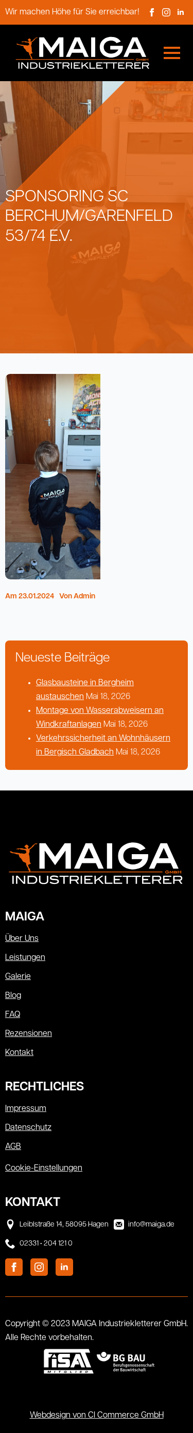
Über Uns (22, 939)
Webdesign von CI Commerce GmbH (97, 1415)
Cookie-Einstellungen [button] (43, 1168)
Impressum (25, 1109)
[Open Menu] (172, 53)
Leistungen (25, 958)
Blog (13, 996)
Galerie (18, 977)
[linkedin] (180, 12)
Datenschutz (28, 1128)
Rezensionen (28, 1034)
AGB (13, 1147)
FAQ (12, 1015)
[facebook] (152, 12)
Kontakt (19, 1053)
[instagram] (166, 12)
